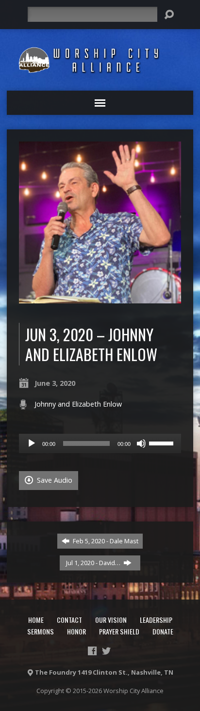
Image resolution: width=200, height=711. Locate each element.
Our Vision (111, 620)
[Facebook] (92, 651)
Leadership (156, 620)
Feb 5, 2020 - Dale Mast (104, 541)
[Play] (31, 443)
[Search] (169, 14)
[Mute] (141, 443)
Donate (162, 631)
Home (36, 620)
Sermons (40, 631)
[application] (100, 443)
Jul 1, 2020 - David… (94, 562)
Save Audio (53, 480)
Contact (69, 620)
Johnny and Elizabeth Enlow (78, 404)
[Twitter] (106, 651)
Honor (76, 631)
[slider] (162, 442)
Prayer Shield (119, 631)
